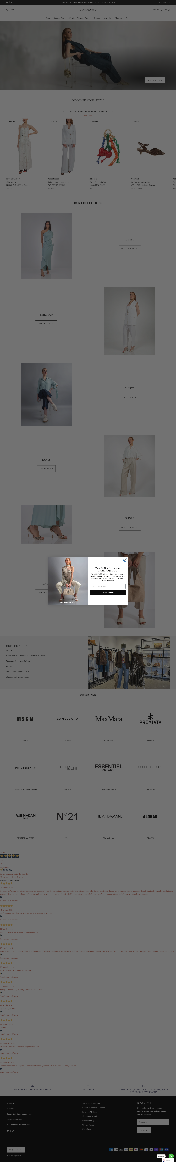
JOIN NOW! (108, 592)
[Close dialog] (125, 560)
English (168, 1160)
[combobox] (168, 1160)
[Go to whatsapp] (171, 1156)
